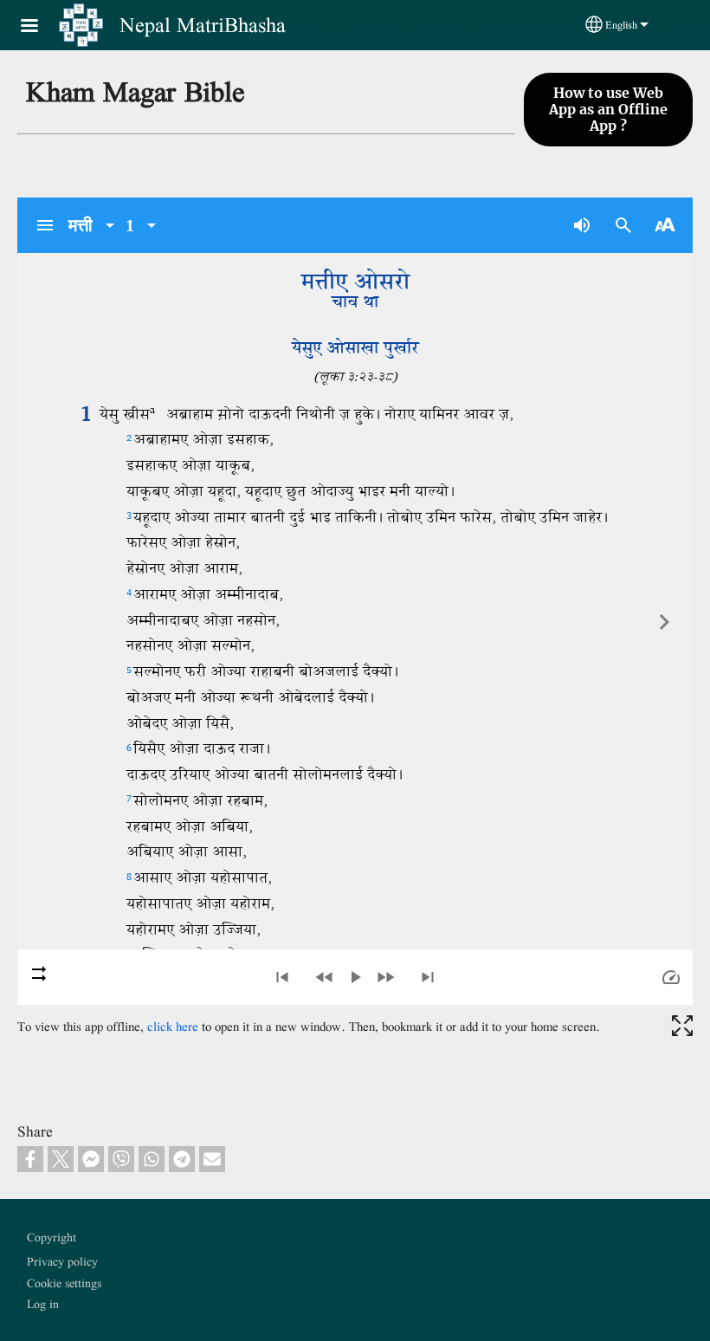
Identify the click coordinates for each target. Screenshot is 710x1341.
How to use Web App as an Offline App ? (608, 109)
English (621, 24)
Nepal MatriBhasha (202, 25)
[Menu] (40, 27)
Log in (43, 1304)
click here (172, 1026)
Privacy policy (62, 1261)
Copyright (51, 1237)
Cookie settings (64, 1283)
